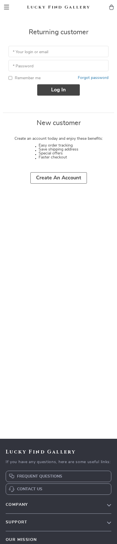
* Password (23, 66)
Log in (58, 90)
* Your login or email (30, 52)
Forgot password (93, 78)
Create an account (58, 177)
